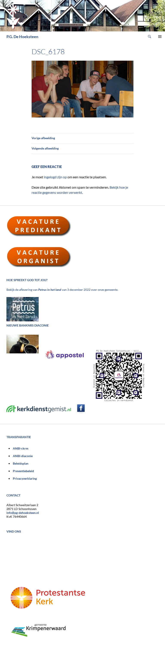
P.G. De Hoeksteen (22, 36)
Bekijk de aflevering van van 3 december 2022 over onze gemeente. (62, 289)
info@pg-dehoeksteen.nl (22, 512)
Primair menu (160, 36)
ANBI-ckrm (20, 448)
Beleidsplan (20, 463)
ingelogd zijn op (55, 177)
